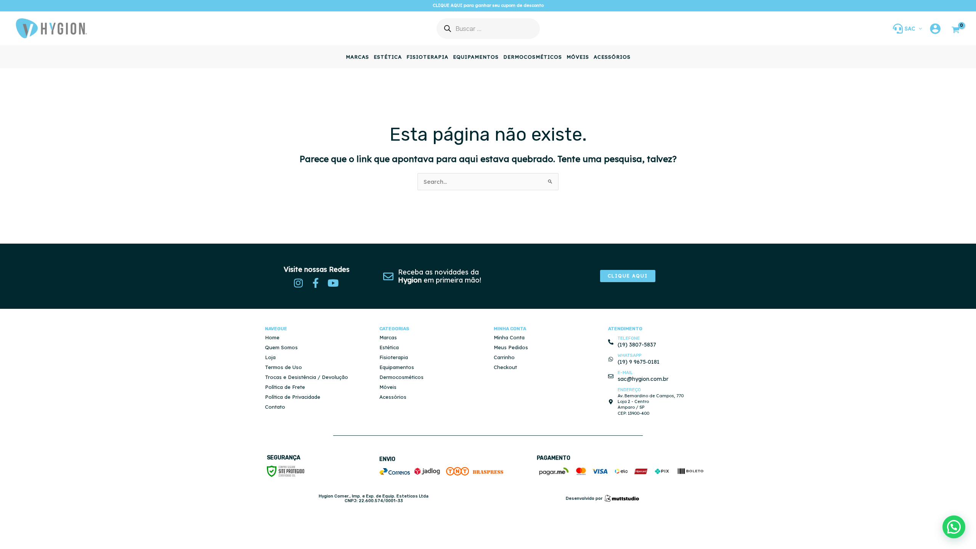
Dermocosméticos (401, 377)
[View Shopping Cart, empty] (956, 30)
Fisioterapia (393, 357)
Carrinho (504, 357)
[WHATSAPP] (610, 359)
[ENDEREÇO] (610, 402)
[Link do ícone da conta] (935, 28)
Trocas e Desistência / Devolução (306, 377)
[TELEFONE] (610, 342)
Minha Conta (509, 337)
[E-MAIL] (610, 376)
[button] (918, 28)
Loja (270, 357)
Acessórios (392, 397)
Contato (275, 407)
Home (272, 337)
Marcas (388, 337)
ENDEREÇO (629, 389)
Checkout (505, 367)
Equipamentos (396, 367)
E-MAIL (625, 372)
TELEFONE (629, 338)
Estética (389, 347)
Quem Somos (281, 347)
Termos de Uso (283, 367)
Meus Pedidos (511, 347)
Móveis (387, 387)
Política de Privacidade (292, 397)
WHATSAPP (629, 355)
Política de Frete (285, 387)
